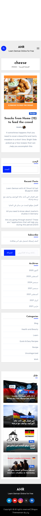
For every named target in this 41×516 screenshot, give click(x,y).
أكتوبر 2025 (33, 270)
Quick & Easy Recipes (29, 341)
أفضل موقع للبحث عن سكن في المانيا (23, 205)
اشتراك (10, 253)
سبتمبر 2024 (33, 282)
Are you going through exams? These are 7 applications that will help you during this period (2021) (21, 222)
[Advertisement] (20, 20)
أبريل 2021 (34, 300)
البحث (35, 162)
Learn (35, 335)
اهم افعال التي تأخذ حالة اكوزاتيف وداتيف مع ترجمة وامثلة (23, 423)
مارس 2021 (33, 306)
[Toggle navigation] (38, 48)
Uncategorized (31, 353)
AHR (21, 47)
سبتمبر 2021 (33, 288)
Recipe (33, 113)
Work (36, 359)
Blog (36, 323)
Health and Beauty (30, 329)
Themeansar (17, 512)
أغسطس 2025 (32, 276)
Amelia (19, 127)
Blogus (34, 509)
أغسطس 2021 (32, 294)
